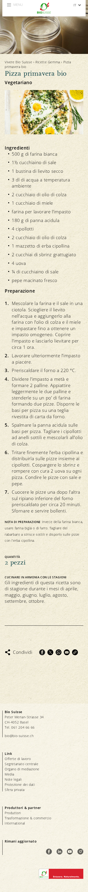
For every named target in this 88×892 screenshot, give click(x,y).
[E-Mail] (67, 652)
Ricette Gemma (47, 62)
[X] (50, 652)
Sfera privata (15, 789)
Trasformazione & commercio (28, 818)
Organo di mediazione (22, 769)
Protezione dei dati (20, 784)
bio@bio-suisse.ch (19, 736)
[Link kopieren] (75, 652)
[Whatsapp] (58, 652)
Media (9, 774)
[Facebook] (42, 652)
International (15, 823)
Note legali (13, 779)
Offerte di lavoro (18, 759)
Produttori (13, 813)
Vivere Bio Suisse (18, 62)
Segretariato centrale (21, 764)
